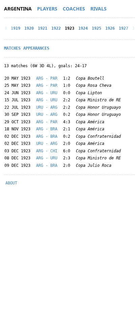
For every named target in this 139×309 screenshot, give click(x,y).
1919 (15, 28)
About (11, 183)
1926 (110, 28)
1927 (123, 28)
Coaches (74, 8)
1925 (96, 28)
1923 (69, 28)
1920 (29, 28)
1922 (56, 28)
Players (47, 8)
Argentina (18, 8)
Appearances (36, 48)
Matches (12, 48)
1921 (42, 28)
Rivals (98, 8)
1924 (83, 28)
